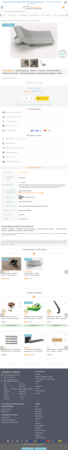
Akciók (4, 15)
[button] (34, 112)
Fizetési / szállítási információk (43, 376)
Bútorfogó (38, 409)
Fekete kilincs (39, 432)
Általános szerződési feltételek (10, 422)
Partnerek (38, 393)
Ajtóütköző (38, 435)
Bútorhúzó (38, 418)
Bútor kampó (38, 411)
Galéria (37, 388)
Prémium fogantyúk (34, 15)
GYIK (36, 384)
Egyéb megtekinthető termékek (31, 193)
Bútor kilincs (38, 414)
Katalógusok (38, 386)
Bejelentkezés (5, 411)
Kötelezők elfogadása (27, 448)
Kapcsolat (38, 374)
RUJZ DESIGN (8, 71)
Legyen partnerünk (6, 409)
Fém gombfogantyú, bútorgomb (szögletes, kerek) (27, 20)
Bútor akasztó (39, 416)
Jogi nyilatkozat (5, 417)
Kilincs (37, 421)
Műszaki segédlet (40, 391)
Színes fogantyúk (22, 15)
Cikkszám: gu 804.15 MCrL (9, 78)
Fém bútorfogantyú (8, 20)
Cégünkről (38, 381)
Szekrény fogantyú (40, 430)
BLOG (36, 406)
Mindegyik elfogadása (40, 448)
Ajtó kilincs (38, 423)
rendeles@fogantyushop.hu (11, 375)
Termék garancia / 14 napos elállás (45, 379)
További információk (34, 446)
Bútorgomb (38, 428)
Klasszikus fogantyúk (46, 15)
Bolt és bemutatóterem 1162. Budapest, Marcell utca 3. (12, 380)
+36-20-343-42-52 (9, 377)
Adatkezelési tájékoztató (8, 420)
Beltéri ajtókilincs (40, 425)
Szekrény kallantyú (40, 437)
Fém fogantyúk (12, 15)
